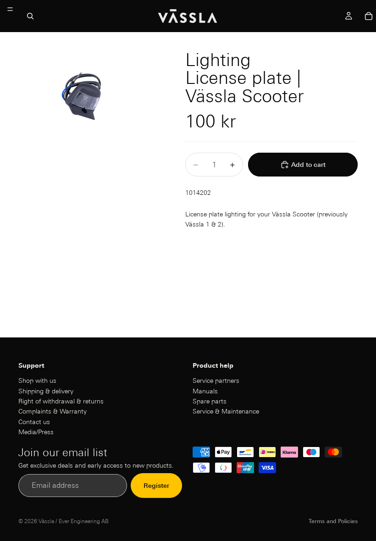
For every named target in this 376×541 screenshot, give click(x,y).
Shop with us (37, 380)
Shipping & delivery (45, 390)
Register (156, 485)
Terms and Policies (333, 521)
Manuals (205, 390)
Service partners (216, 380)
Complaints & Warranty (52, 411)
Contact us (34, 421)
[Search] (30, 16)
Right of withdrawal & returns (61, 401)
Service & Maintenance (226, 411)
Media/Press (36, 432)
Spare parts (210, 401)
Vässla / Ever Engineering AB (74, 521)
